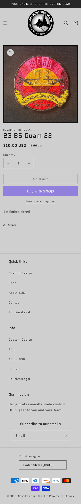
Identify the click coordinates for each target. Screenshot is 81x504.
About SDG (17, 293)
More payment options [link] (40, 201)
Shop (12, 283)
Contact (15, 302)
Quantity (9, 155)
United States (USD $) (38, 465)
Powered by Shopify (61, 496)
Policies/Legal (19, 312)
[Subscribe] (65, 436)
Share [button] (12, 225)
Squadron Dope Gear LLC (33, 496)
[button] (5, 23)
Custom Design (20, 273)
